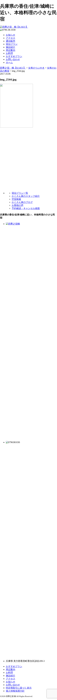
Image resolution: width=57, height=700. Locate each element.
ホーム (9, 62)
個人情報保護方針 (15, 691)
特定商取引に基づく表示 (19, 688)
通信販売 (10, 41)
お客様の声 (17, 205)
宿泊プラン (12, 44)
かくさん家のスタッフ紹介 (26, 196)
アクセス (10, 38)
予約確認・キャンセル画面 (26, 208)
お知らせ (10, 35)
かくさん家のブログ (22, 202)
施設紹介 (10, 47)
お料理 (9, 53)
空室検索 (16, 199)
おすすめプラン (14, 56)
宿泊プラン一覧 (20, 193)
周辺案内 (10, 50)
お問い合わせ (13, 59)
